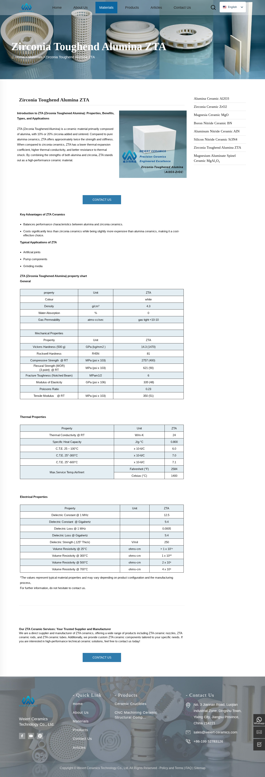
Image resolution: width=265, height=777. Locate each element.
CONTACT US (102, 199)
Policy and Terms (171, 768)
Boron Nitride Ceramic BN (213, 123)
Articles (156, 7)
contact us (78, 588)
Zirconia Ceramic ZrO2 (210, 107)
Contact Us (182, 7)
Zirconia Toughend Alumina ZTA (217, 147)
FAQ (188, 768)
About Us (80, 7)
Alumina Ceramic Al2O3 (211, 98)
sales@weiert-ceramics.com (215, 732)
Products (132, 7)
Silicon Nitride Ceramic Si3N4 (215, 139)
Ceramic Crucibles (130, 704)
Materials (106, 7)
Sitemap (199, 768)
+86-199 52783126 (208, 741)
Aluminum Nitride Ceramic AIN (217, 131)
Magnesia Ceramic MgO (211, 115)
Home (57, 7)
